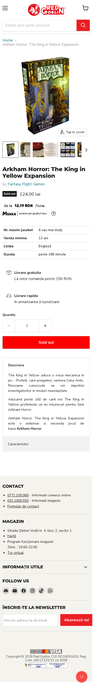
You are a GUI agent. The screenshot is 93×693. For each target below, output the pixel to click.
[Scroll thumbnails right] (85, 150)
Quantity (9, 315)
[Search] (83, 25)
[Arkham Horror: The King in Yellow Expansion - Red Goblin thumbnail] (10, 150)
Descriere (16, 365)
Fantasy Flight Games (26, 184)
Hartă (11, 536)
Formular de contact (23, 506)
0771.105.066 (18, 495)
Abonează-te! (76, 620)
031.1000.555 (18, 500)
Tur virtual (15, 552)
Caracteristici (18, 444)
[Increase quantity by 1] (45, 325)
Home (7, 40)
